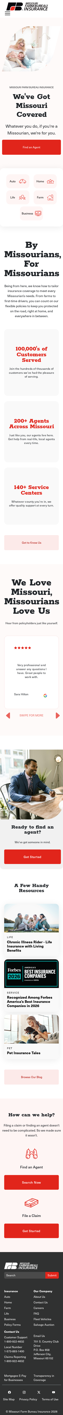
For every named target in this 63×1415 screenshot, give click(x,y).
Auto (13, 181)
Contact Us (41, 1302)
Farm (40, 197)
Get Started (32, 857)
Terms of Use (50, 1399)
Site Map (9, 1399)
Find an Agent (31, 147)
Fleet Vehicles (42, 1319)
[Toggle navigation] (7, 13)
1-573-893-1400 (14, 1351)
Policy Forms (12, 1324)
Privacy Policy (28, 1399)
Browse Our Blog (31, 1077)
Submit (52, 1275)
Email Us (39, 1336)
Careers (39, 1308)
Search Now (31, 1182)
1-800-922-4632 (14, 1341)
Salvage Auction (44, 1324)
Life (12, 197)
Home (40, 181)
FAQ (36, 1313)
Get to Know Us (31, 542)
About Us (39, 1297)
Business (27, 213)
